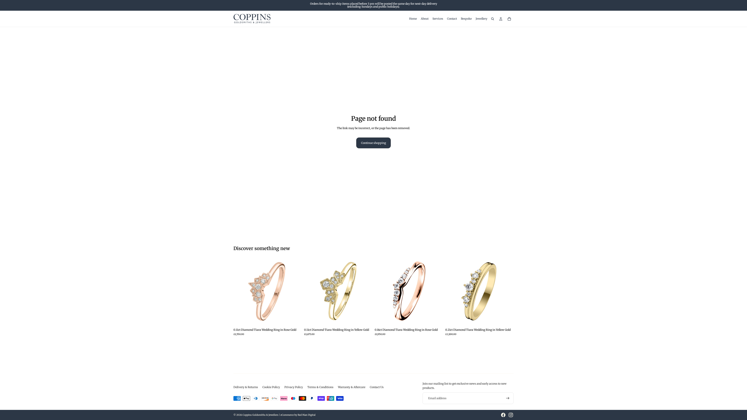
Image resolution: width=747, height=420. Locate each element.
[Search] (492, 19)
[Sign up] (508, 398)
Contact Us (377, 387)
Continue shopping (373, 143)
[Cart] (509, 19)
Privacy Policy (293, 387)
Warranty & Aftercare (351, 387)
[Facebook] (503, 415)
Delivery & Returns (245, 387)
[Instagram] (511, 415)
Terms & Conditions (320, 387)
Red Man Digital (307, 414)
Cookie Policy (271, 387)
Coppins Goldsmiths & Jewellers (260, 414)
